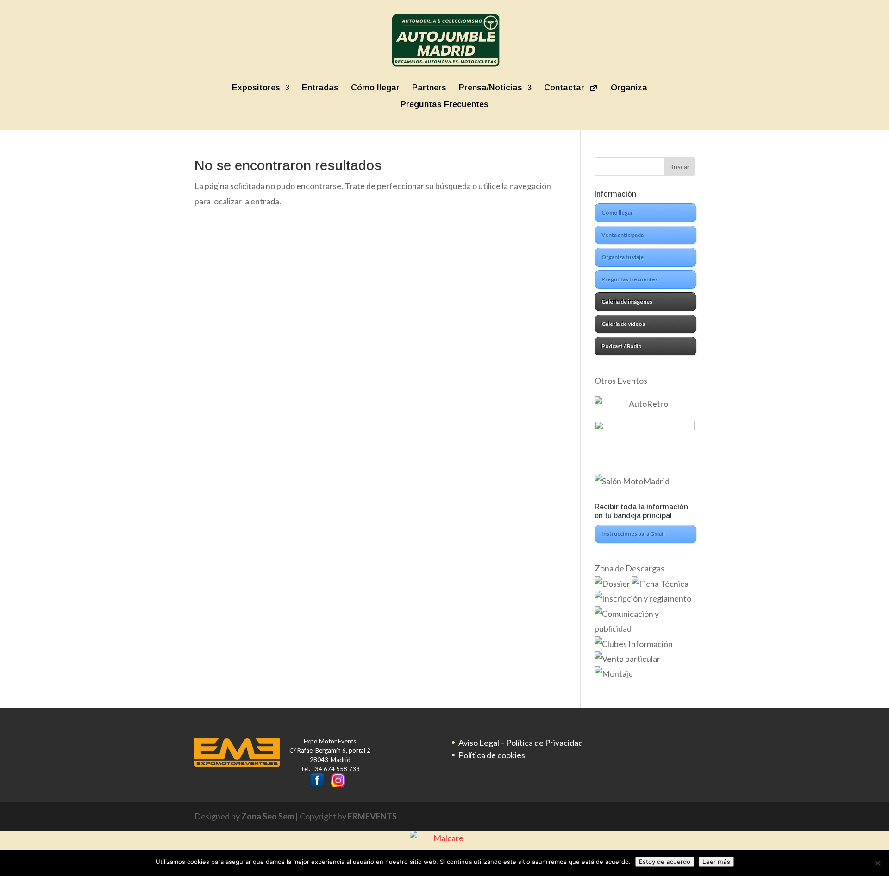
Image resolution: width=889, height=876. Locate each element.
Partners (429, 87)
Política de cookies (491, 755)
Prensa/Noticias (490, 87)
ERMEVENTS (372, 816)
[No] (877, 863)
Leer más (716, 861)
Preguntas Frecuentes (444, 104)
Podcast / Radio (621, 346)
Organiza (629, 87)
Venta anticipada (622, 234)
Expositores (256, 87)
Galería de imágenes (626, 301)
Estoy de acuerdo (664, 861)
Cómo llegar (375, 87)
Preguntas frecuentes (629, 279)
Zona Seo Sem (267, 816)
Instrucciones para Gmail (632, 533)
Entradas (320, 87)
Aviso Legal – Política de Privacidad (520, 742)
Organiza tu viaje (622, 257)
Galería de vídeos (623, 323)
